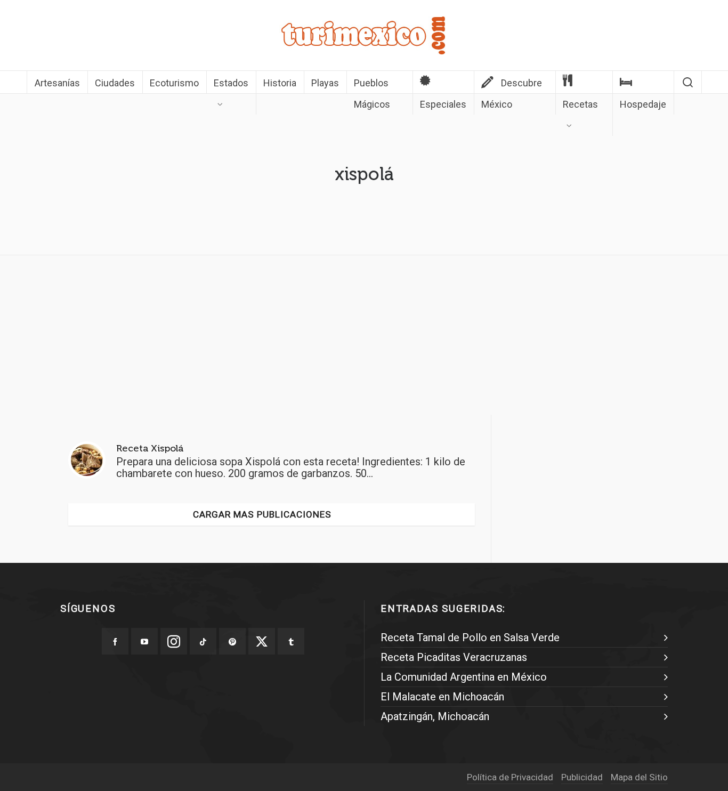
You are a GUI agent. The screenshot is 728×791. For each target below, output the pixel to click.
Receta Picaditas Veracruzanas (454, 657)
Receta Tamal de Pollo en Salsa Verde (470, 637)
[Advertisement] (364, 338)
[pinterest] (232, 641)
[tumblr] (291, 641)
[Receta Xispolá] (87, 460)
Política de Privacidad (510, 777)
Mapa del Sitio (639, 777)
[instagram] (173, 641)
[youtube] (144, 641)
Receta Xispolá (149, 448)
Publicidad (582, 777)
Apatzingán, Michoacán (435, 716)
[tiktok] (203, 641)
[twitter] (261, 641)
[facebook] (115, 641)
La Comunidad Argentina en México (464, 677)
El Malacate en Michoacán (442, 696)
